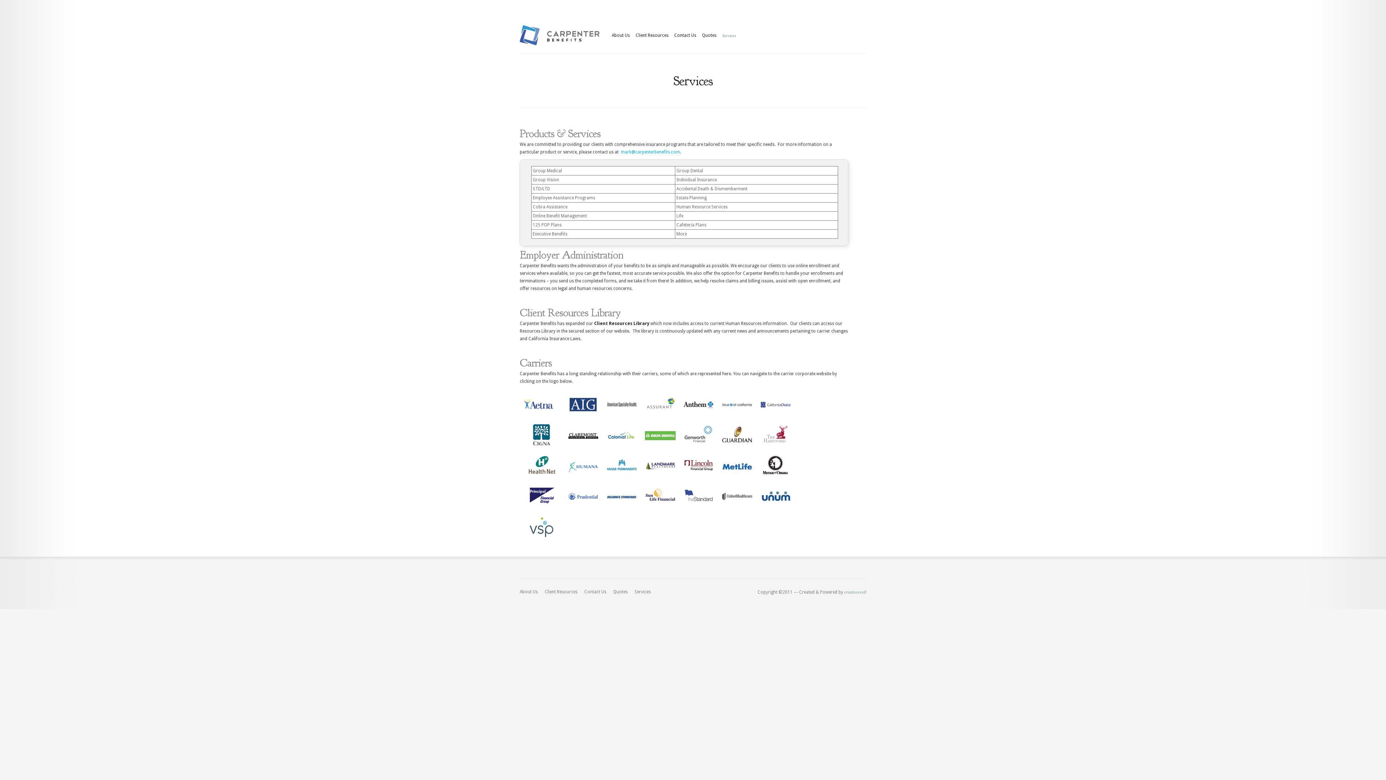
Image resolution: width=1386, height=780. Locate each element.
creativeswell (855, 592)
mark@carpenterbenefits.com (650, 152)
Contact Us (685, 35)
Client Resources (652, 35)
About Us (621, 35)
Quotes (709, 35)
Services (729, 35)
